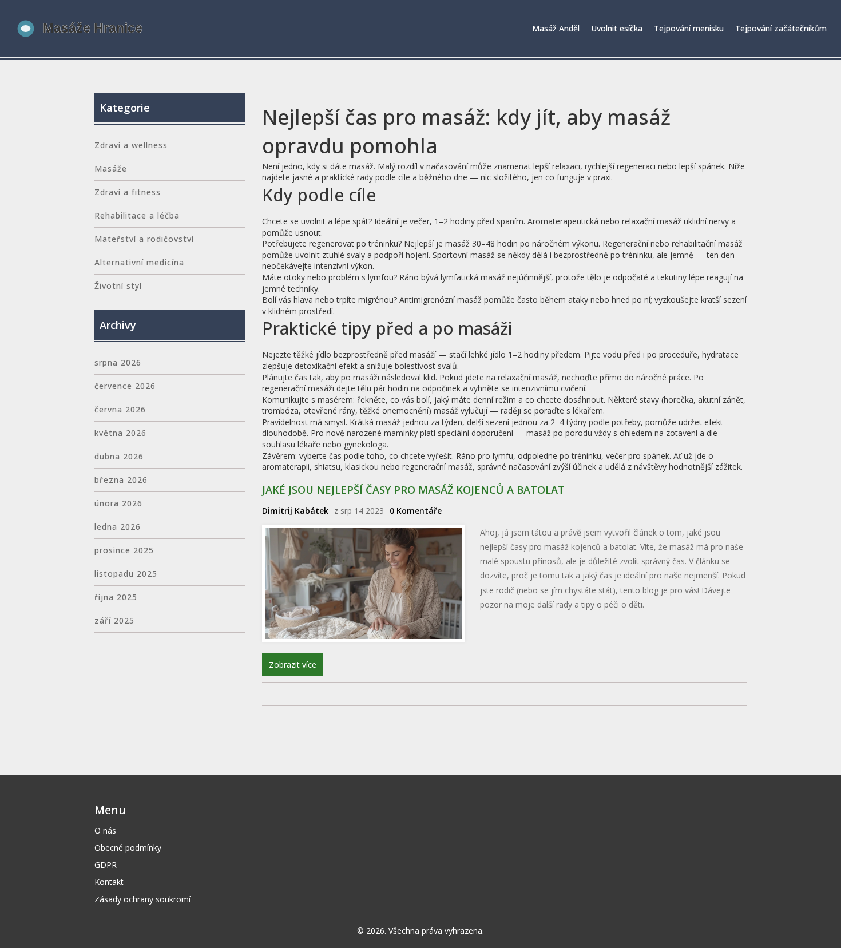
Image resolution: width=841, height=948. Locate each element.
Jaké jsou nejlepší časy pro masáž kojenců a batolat (413, 490)
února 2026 (118, 503)
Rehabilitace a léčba (137, 215)
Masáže (110, 168)
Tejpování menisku (689, 28)
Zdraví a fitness (127, 192)
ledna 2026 (117, 526)
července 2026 (125, 385)
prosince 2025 (124, 550)
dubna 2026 (119, 456)
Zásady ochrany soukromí (142, 899)
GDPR (105, 864)
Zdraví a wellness (131, 145)
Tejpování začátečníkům (781, 28)
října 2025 (115, 597)
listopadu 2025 (125, 573)
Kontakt (109, 881)
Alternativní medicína (139, 262)
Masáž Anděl (556, 28)
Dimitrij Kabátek (295, 510)
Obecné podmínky (127, 847)
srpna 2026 (117, 362)
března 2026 (121, 479)
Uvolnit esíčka (616, 28)
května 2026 (120, 432)
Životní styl (118, 285)
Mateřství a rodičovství (144, 238)
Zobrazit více (292, 664)
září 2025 (114, 620)
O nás (105, 830)
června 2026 (120, 409)
